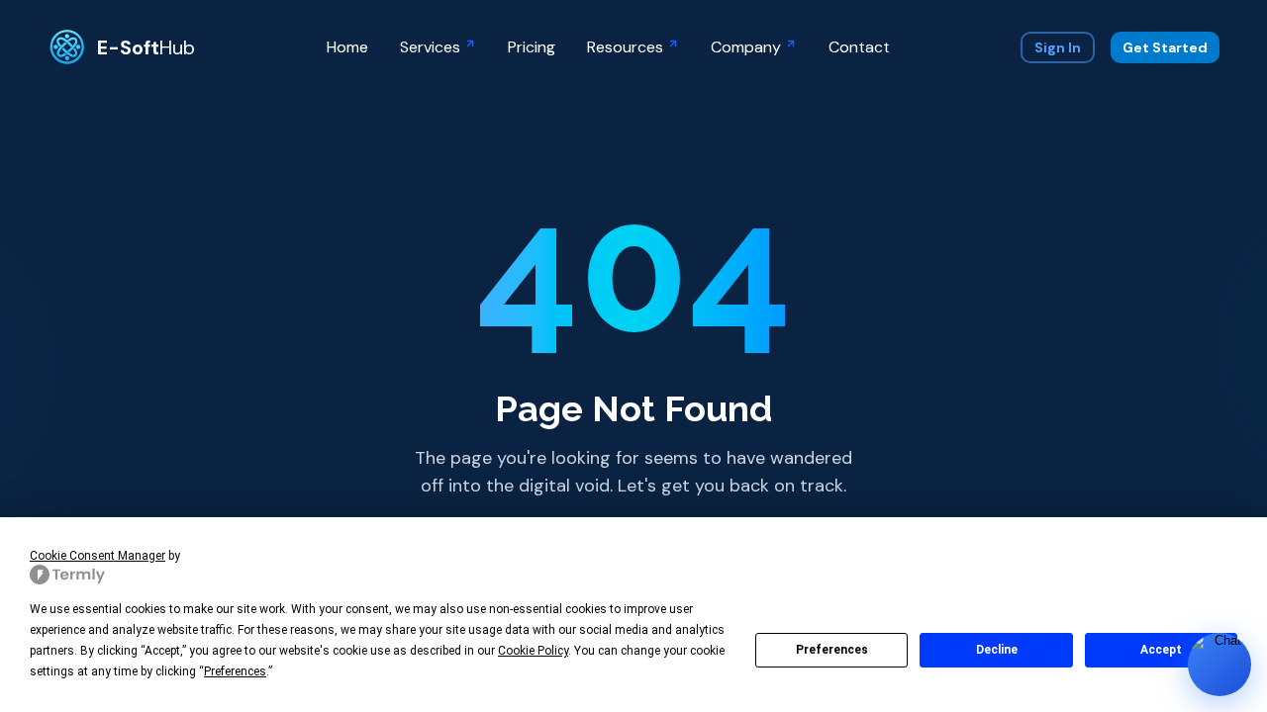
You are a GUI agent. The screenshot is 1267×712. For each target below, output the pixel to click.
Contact (859, 47)
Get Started (1165, 47)
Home (347, 47)
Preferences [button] (235, 671)
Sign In (1057, 47)
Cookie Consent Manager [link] (97, 556)
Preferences (832, 650)
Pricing (531, 47)
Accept (1161, 650)
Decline (997, 650)
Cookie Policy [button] (533, 651)
